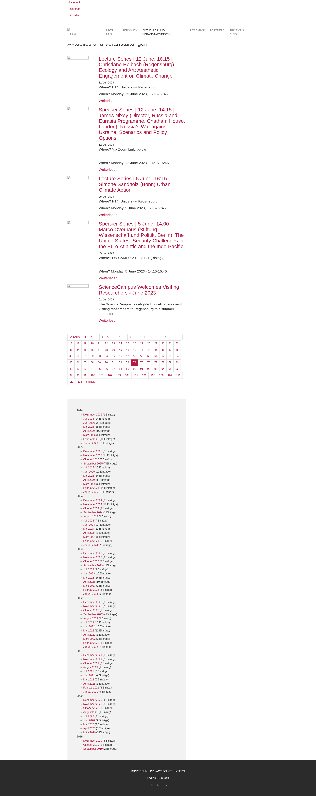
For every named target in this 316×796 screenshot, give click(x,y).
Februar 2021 (91, 687)
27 (141, 343)
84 (92, 369)
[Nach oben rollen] (309, 789)
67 (85, 362)
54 (106, 356)
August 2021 (90, 667)
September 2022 (93, 614)
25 (127, 343)
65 (70, 362)
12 (150, 337)
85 (99, 369)
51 (85, 356)
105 (135, 375)
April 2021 (89, 683)
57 (127, 356)
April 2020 (89, 728)
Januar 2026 (90, 443)
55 (113, 356)
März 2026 (89, 435)
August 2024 (90, 516)
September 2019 (93, 748)
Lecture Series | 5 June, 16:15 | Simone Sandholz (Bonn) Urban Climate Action (135, 184)
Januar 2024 (90, 545)
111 (71, 381)
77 (155, 362)
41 (127, 349)
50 (78, 356)
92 (148, 369)
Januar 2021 (90, 691)
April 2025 (89, 479)
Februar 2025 (91, 488)
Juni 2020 (89, 720)
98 (78, 375)
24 (120, 343)
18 (78, 343)
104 (127, 375)
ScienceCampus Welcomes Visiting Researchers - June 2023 (139, 290)
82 (78, 369)
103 (118, 375)
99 (85, 375)
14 (164, 337)
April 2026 (89, 430)
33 (70, 349)
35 (85, 349)
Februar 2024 (91, 541)
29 (155, 343)
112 (80, 381)
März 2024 (89, 536)
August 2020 (90, 712)
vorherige (75, 337)
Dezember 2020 (92, 700)
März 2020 (89, 732)
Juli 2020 (88, 716)
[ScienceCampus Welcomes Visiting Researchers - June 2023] (79, 294)
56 (120, 356)
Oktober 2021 (91, 663)
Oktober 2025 (91, 459)
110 (178, 375)
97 (70, 375)
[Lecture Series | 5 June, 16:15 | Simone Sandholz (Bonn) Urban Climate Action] (79, 186)
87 (113, 369)
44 (148, 349)
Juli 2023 (88, 569)
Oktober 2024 (91, 508)
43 (141, 349)
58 (134, 356)
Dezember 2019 (92, 740)
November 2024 (92, 504)
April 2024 (89, 532)
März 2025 (89, 484)
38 (106, 349)
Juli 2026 (88, 418)
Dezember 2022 (92, 602)
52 (92, 356)
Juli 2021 (88, 671)
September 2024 (93, 512)
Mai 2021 (88, 679)
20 (92, 343)
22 (106, 343)
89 (127, 369)
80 (177, 362)
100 (93, 375)
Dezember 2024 (92, 500)
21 (99, 343)
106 (144, 375)
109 (170, 375)
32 (177, 343)
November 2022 (92, 606)
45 (155, 349)
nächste (90, 381)
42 (134, 349)
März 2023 (89, 585)
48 (177, 349)
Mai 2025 (88, 475)
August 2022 (90, 618)
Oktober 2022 (91, 610)
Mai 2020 (88, 724)
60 (148, 356)
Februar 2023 (91, 589)
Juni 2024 (89, 524)
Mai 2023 (88, 577)
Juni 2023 (89, 573)
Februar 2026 (91, 439)
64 (177, 356)
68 (92, 362)
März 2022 (89, 638)
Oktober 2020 (91, 708)
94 (162, 369)
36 (92, 349)
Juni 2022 (89, 626)
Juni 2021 (89, 675)
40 (120, 349)
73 (127, 362)
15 (171, 337)
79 (170, 362)
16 (178, 337)
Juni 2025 (89, 471)
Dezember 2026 (92, 414)
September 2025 (93, 463)
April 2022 (89, 634)
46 (162, 349)
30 (162, 343)
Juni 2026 (89, 422)
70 (106, 362)
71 (113, 362)
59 (141, 356)
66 (78, 362)
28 (148, 343)
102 (110, 375)
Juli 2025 (88, 467)
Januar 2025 (90, 492)
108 (161, 375)
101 (101, 375)
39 (113, 349)
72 (120, 362)
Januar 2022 (90, 646)
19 (85, 343)
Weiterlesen (108, 101)
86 (106, 369)
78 (162, 362)
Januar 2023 (90, 594)
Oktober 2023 (91, 561)
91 (141, 369)
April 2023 (89, 581)
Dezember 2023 (92, 553)
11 (143, 337)
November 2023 (92, 557)
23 (113, 343)
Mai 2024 (88, 528)
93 (155, 369)
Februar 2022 (91, 643)
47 (170, 349)
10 (136, 337)
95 (170, 369)
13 (157, 337)
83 (85, 369)
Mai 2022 (88, 630)
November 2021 (92, 659)
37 (99, 349)
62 (162, 356)
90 (134, 369)
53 (99, 356)
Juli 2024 (88, 520)
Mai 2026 (88, 426)
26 (134, 343)
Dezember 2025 (92, 451)
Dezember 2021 (92, 655)
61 (155, 356)
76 (148, 362)
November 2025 (92, 455)
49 (70, 356)
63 (170, 356)
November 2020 (92, 704)
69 (99, 362)
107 (153, 375)
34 (78, 349)
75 (141, 362)
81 (70, 369)
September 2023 (93, 565)
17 (70, 343)
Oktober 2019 (91, 744)
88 (120, 369)
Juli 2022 (88, 622)
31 (170, 343)
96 (177, 369)
